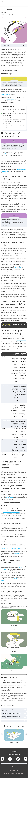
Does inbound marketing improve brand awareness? (10, 709)
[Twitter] (18, 759)
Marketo (3, 580)
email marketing (4, 317)
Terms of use (14, 770)
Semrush (19, 579)
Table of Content (6, 45)
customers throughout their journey (11, 512)
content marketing (5, 93)
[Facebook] (2, 759)
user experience (10, 99)
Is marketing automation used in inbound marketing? (11, 717)
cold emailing (4, 154)
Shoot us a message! (14, 755)
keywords (3, 208)
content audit (17, 553)
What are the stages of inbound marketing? (11, 713)
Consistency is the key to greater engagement (12, 548)
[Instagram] (10, 759)
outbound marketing (21, 340)
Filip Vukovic (14, 745)
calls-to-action (17, 267)
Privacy (14, 767)
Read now (14, 629)
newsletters (14, 317)
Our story (14, 752)
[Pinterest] (26, 759)
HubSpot (14, 579)
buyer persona (9, 497)
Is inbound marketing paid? (8, 721)
